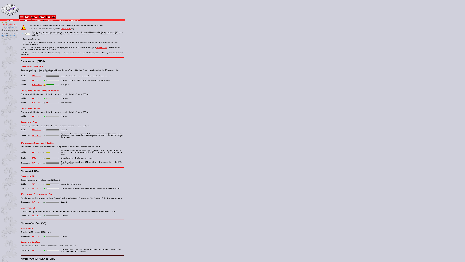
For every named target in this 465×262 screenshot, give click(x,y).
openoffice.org (101, 48)
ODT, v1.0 (36, 98)
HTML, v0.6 (37, 85)
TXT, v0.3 (36, 184)
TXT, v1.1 (36, 76)
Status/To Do (66, 29)
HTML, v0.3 (37, 158)
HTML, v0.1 (37, 103)
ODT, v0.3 (36, 152)
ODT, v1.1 (36, 80)
